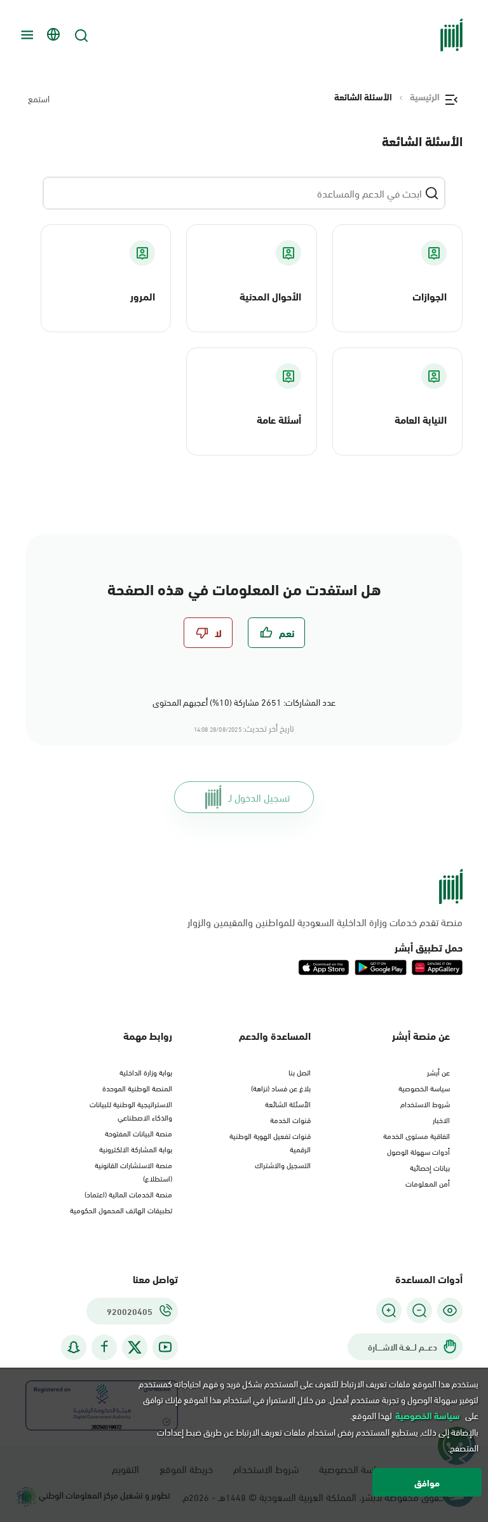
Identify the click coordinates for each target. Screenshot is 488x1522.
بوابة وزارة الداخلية (145, 1072)
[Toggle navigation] (25, 35)
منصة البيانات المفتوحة (138, 1133)
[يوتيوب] (165, 1347)
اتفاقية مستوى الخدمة (416, 1135)
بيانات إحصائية (430, 1167)
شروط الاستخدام (425, 1103)
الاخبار (441, 1119)
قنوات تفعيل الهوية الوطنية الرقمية (270, 1141)
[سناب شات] (73, 1347)
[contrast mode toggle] (450, 1310)
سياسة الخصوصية (424, 1087)
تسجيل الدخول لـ (259, 797)
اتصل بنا (299, 1072)
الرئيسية (425, 96)
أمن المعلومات (427, 1183)
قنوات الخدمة (290, 1119)
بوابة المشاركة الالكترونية (135, 1148)
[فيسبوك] (104, 1347)
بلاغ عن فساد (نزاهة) (281, 1087)
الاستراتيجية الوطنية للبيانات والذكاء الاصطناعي (131, 1110)
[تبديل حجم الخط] (419, 1310)
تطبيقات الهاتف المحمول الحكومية (121, 1209)
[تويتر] (134, 1347)
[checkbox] (276, 632)
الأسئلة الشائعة (288, 1103)
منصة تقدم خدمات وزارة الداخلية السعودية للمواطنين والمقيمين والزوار (325, 921)
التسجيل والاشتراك (283, 1164)
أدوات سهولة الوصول (418, 1151)
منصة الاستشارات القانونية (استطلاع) (133, 1171)
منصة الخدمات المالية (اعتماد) (128, 1194)
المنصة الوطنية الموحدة (137, 1087)
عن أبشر (438, 1072)
